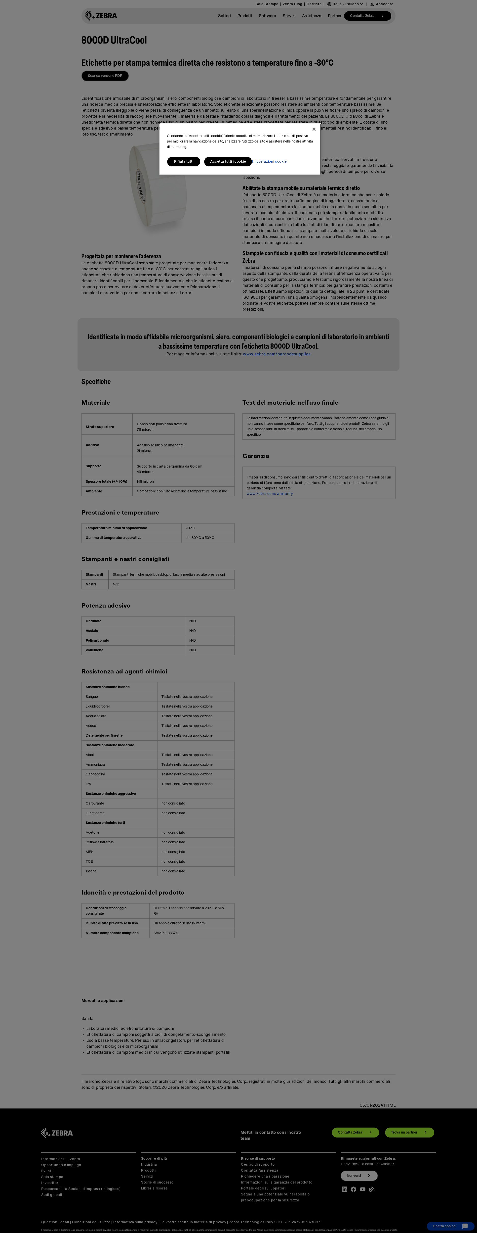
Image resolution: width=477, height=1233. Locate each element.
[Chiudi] (314, 129)
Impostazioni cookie (269, 161)
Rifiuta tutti (184, 161)
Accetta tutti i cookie (228, 161)
